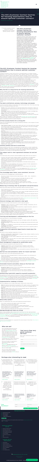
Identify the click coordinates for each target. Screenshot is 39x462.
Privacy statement (19, 457)
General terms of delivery (19, 456)
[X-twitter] (4, 418)
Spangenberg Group (13, 460)
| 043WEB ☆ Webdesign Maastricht (25, 460)
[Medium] (5, 418)
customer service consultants (27, 58)
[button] (36, 4)
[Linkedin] (3, 418)
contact (13, 351)
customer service (6, 337)
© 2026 (8, 460)
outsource (33, 57)
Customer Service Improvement (28, 116)
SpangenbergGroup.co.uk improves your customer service (24, 313)
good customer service (11, 330)
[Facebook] (2, 418)
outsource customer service (6, 314)
